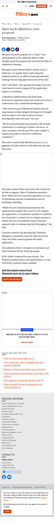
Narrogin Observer (8, 438)
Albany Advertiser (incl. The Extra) (13, 403)
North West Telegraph (9, 440)
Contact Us (6, 487)
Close (7, 511)
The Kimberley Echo (8, 430)
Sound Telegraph (7, 448)
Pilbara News (6, 24)
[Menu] (3, 6)
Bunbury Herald (7, 411)
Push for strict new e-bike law (18, 358)
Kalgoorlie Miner (7, 427)
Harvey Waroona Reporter (10, 424)
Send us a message (13, 472)
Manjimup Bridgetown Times (11, 432)
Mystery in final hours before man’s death (23, 369)
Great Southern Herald (9, 422)
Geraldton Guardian (8, 419)
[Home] (7, 6)
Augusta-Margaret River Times (12, 406)
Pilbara (16, 24)
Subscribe (41, 6)
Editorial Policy (39, 487)
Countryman (37, 24)
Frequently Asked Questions (22, 487)
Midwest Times (7, 435)
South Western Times (9, 445)
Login (31, 6)
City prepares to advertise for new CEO (22, 380)
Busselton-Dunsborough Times (12, 414)
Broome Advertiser (8, 409)
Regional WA (26, 24)
